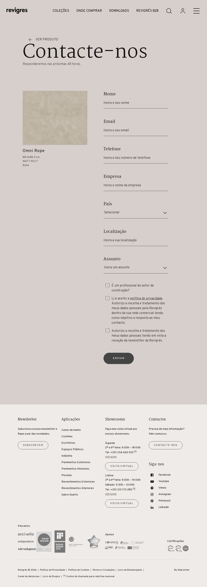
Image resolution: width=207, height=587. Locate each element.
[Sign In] (183, 11)
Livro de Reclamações (130, 570)
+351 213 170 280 (122, 489)
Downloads (119, 11)
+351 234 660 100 (123, 452)
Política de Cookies (78, 570)
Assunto (112, 259)
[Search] (169, 11)
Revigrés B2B (147, 11)
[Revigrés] (16, 11)
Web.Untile (183, 570)
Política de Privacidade (52, 570)
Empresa (112, 176)
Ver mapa (111, 457)
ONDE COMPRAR (89, 11)
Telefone (112, 149)
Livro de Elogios (51, 576)
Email (109, 121)
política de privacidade (146, 299)
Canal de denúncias (28, 576)
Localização (115, 231)
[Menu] (196, 11)
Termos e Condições (103, 570)
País (108, 204)
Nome (110, 94)
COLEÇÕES (61, 11)
